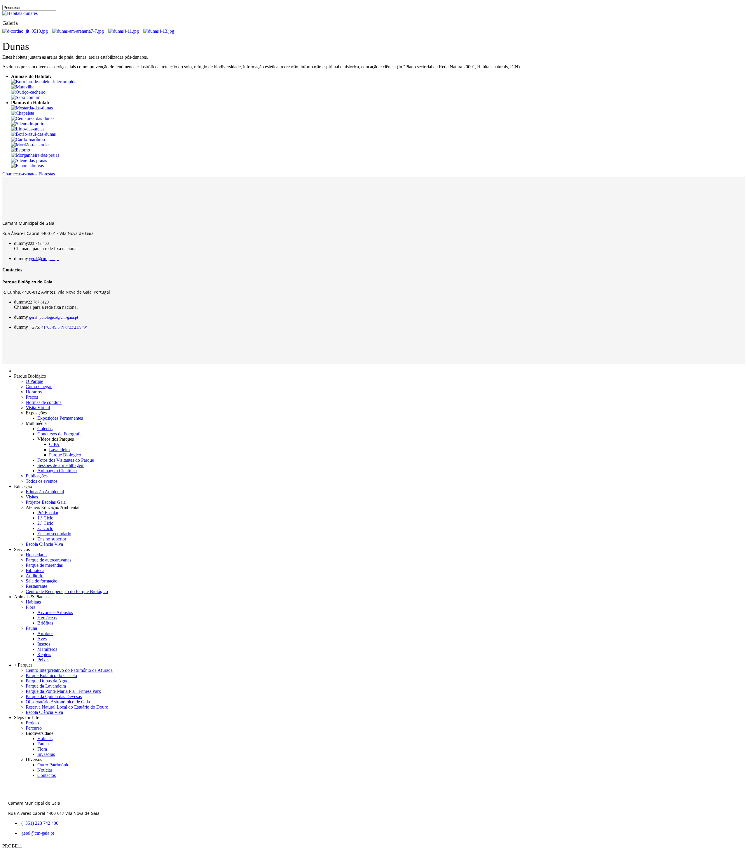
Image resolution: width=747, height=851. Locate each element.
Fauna (31, 628)
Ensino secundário (54, 533)
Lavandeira (59, 449)
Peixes (43, 659)
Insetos (43, 643)
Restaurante (36, 586)
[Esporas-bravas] (27, 165)
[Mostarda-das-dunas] (32, 107)
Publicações (37, 475)
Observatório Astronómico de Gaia (58, 701)
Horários (34, 391)
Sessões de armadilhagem (60, 465)
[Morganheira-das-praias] (35, 155)
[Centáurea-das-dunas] (32, 118)
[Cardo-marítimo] (28, 139)
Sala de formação (41, 580)
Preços (32, 397)
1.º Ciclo (45, 517)
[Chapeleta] (22, 113)
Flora (30, 607)
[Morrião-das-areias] (30, 144)
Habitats (33, 601)
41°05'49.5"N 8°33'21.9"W (64, 327)
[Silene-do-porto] (27, 123)
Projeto (32, 722)
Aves (42, 638)
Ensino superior (51, 538)
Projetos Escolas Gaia (46, 502)
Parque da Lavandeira (46, 685)
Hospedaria (36, 554)
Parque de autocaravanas (48, 559)
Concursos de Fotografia (60, 433)
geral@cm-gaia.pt (44, 259)
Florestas (47, 173)
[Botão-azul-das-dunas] (33, 134)
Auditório (34, 575)
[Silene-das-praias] (29, 160)
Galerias (45, 428)
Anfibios (45, 633)
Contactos (46, 775)
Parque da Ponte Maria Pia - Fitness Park (63, 691)
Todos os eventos (41, 481)
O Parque (34, 381)
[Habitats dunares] (20, 13)
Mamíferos (47, 649)
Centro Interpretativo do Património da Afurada (69, 670)
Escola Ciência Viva (44, 544)
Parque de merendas (44, 565)
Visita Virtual (38, 407)
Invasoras (46, 754)
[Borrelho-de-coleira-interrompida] (43, 81)
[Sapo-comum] (25, 97)
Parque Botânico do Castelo (51, 675)
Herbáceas (47, 617)
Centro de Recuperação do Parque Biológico (67, 591)
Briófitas (45, 622)
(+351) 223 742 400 (39, 823)
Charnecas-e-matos (19, 173)
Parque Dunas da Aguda (48, 680)
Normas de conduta (44, 402)
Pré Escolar (47, 512)
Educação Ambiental (45, 491)
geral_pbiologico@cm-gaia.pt (53, 317)
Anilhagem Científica (57, 470)
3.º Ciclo (45, 528)
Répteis (44, 654)
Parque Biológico (65, 454)
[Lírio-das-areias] (27, 128)
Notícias (45, 770)
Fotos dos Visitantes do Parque (65, 460)
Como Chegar (39, 386)
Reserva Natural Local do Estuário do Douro (67, 706)
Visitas (32, 496)
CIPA (54, 444)
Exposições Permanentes (60, 418)
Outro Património (53, 764)
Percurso (34, 728)
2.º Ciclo (45, 523)
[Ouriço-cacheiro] (28, 92)
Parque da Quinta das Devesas (54, 696)
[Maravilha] (22, 86)
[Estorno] (20, 149)
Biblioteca (35, 570)
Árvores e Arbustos (55, 612)
